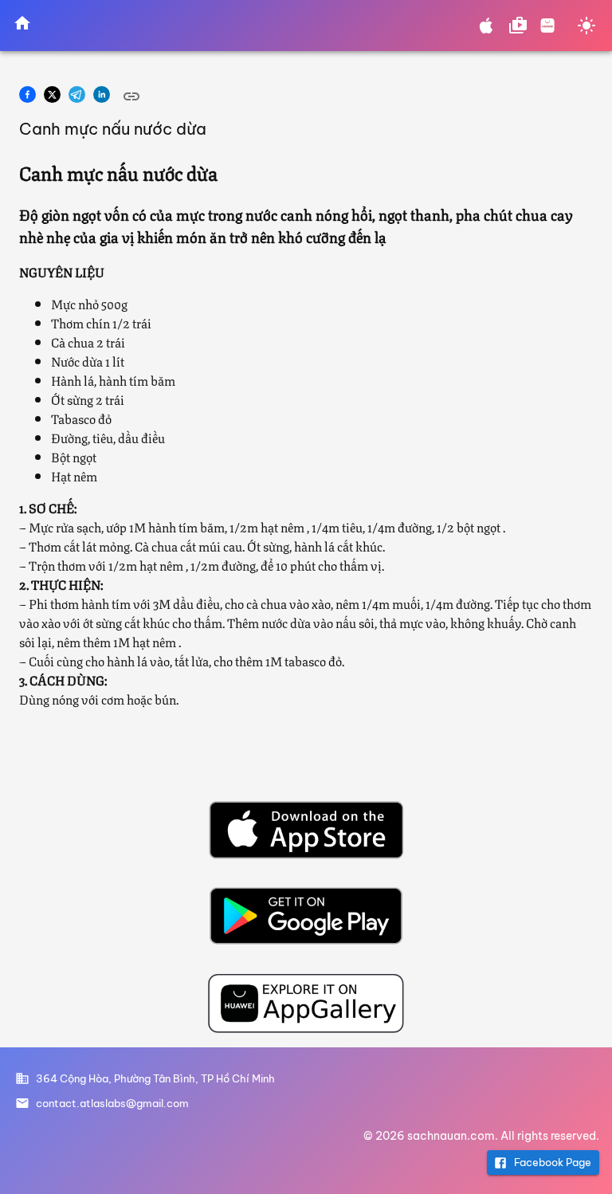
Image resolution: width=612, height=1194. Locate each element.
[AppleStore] (486, 25)
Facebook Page (552, 1162)
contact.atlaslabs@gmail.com (112, 1103)
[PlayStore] (518, 25)
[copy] (131, 96)
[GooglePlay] (306, 916)
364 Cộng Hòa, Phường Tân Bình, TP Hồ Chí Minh (155, 1078)
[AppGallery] (547, 25)
